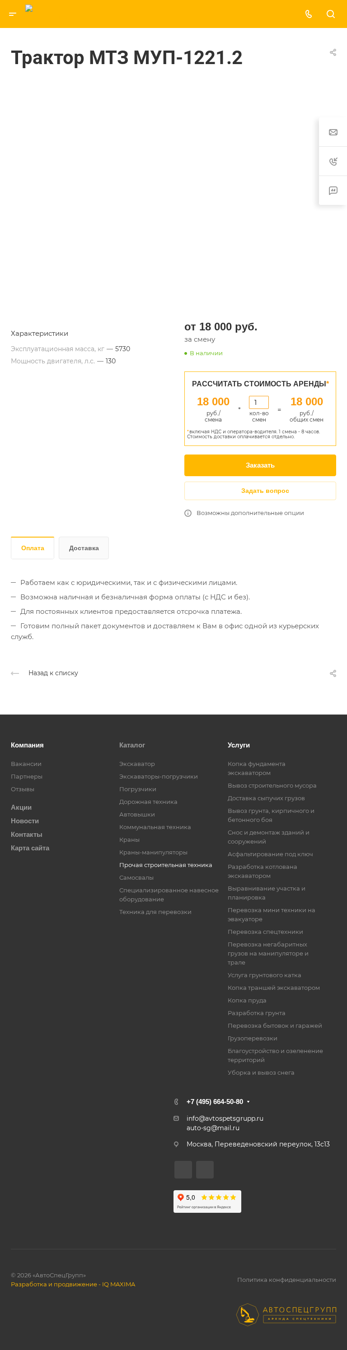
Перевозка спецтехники (265, 931)
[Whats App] (199, 14)
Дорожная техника (148, 801)
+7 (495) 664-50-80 (215, 1101)
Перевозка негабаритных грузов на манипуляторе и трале (268, 953)
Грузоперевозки (252, 1038)
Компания (27, 745)
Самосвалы (136, 877)
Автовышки (137, 814)
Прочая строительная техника (165, 864)
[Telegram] (179, 14)
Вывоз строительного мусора (272, 785)
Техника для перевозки (155, 911)
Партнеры (26, 776)
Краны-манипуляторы (153, 852)
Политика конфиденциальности (286, 1279)
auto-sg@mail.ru (213, 1128)
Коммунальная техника (155, 826)
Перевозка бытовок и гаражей (275, 1025)
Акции (21, 807)
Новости (25, 821)
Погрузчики (137, 789)
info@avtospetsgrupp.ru (225, 1118)
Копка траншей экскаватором (274, 987)
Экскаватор (137, 763)
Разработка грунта (257, 1012)
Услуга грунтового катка (264, 975)
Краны (129, 839)
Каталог (132, 745)
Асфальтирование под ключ (270, 854)
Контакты (26, 834)
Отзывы (22, 789)
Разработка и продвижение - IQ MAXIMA (73, 1284)
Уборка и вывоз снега (261, 1072)
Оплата (32, 548)
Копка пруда (247, 1000)
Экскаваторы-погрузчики (158, 776)
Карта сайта (30, 848)
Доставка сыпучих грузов (266, 798)
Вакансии (26, 763)
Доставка (84, 548)
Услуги (239, 745)
